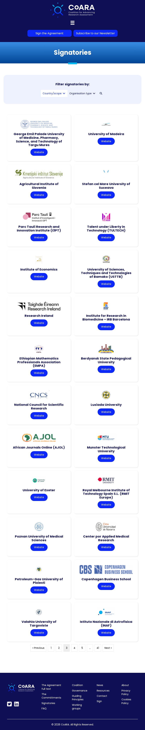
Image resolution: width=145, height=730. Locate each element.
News (100, 685)
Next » (108, 648)
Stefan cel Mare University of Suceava (106, 186)
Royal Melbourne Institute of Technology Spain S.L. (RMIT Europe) (106, 494)
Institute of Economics (38, 269)
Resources (103, 690)
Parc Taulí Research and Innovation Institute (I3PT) (39, 228)
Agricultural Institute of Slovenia (39, 186)
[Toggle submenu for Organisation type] (94, 93)
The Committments (51, 695)
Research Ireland (39, 315)
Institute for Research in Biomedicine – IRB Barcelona (106, 317)
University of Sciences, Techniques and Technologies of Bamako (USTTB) (106, 273)
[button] (101, 93)
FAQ (44, 708)
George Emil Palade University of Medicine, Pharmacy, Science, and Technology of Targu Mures (39, 139)
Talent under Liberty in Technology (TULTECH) (106, 228)
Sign (99, 701)
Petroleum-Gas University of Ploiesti (39, 581)
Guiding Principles (77, 697)
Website (39, 152)
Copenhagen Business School (106, 579)
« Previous (38, 648)
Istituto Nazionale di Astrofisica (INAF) (106, 623)
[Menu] (72, 22)
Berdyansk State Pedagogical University (106, 360)
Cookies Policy (126, 701)
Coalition (77, 685)
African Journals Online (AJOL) (39, 447)
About (125, 685)
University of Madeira (106, 134)
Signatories (48, 703)
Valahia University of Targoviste (39, 623)
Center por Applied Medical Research (106, 538)
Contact (102, 696)
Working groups (77, 706)
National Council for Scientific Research (39, 406)
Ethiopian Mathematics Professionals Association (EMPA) (38, 362)
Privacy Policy (125, 692)
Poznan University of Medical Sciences (39, 538)
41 (98, 648)
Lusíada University (106, 404)
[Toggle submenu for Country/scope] (64, 93)
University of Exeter (39, 490)
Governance (79, 690)
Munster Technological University (106, 449)
